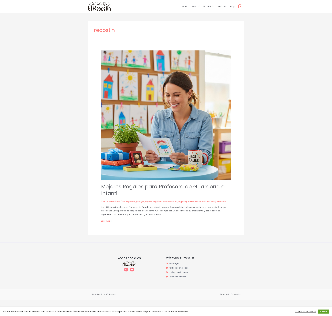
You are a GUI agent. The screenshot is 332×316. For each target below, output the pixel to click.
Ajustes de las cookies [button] (305, 311)
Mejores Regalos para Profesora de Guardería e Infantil (162, 190)
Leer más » (106, 220)
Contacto (221, 6)
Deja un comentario (110, 201)
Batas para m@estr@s (133, 201)
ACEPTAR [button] (323, 311)
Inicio (184, 6)
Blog (232, 6)
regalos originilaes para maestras (161, 201)
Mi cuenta (208, 6)
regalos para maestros (189, 201)
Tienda (194, 6)
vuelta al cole (208, 201)
